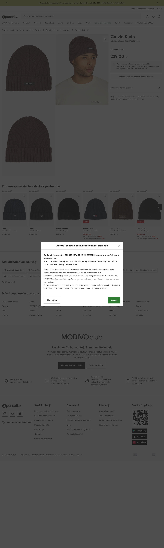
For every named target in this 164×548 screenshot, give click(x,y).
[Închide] (119, 246)
